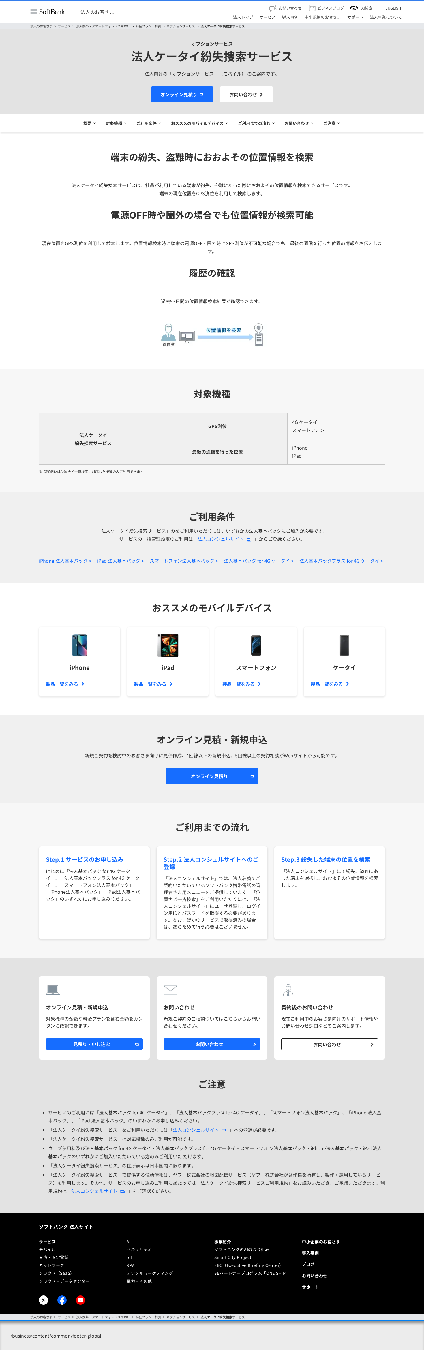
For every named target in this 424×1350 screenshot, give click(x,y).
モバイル (47, 1249)
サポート (310, 1287)
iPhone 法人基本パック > (65, 560)
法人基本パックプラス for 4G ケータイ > (341, 560)
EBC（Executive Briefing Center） (249, 1265)
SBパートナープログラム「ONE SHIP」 (252, 1273)
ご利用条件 (146, 123)
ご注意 (329, 123)
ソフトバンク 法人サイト (66, 1226)
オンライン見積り (178, 94)
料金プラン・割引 (148, 26)
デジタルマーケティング (150, 1273)
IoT (130, 1257)
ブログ (308, 1264)
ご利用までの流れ (254, 123)
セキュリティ (139, 1249)
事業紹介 (222, 1241)
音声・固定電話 (54, 1257)
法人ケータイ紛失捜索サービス (222, 26)
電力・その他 (139, 1281)
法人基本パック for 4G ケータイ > (259, 560)
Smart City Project (233, 1257)
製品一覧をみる (62, 683)
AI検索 (366, 8)
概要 (87, 123)
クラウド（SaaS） (56, 1273)
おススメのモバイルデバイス (197, 123)
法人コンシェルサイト (221, 538)
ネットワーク (51, 1265)
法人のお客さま (97, 11)
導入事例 (310, 1253)
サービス (64, 26)
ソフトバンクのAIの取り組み (241, 1249)
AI (129, 1241)
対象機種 (114, 123)
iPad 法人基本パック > (120, 560)
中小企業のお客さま (321, 1241)
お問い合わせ (243, 94)
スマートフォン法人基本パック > (184, 560)
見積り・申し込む (91, 1044)
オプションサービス (180, 26)
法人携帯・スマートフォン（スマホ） (103, 26)
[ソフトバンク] (47, 11)
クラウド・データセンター (64, 1281)
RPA (131, 1265)
